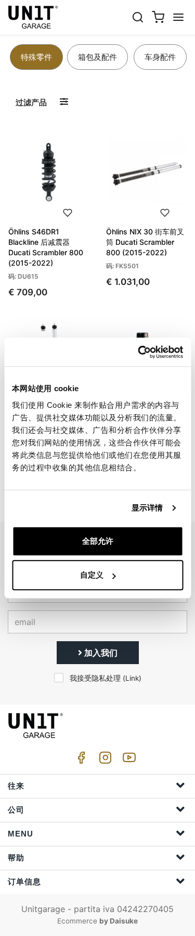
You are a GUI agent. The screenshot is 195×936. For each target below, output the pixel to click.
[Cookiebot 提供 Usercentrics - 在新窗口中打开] (139, 352)
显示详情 (147, 507)
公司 (16, 809)
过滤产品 (31, 102)
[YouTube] (127, 760)
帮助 (16, 857)
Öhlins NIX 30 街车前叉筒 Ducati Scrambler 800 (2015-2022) (145, 242)
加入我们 (100, 652)
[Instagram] (103, 760)
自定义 (91, 574)
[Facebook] (79, 760)
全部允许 (97, 540)
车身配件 (160, 57)
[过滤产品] (64, 102)
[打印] (67, 211)
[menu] (178, 16)
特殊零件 (36, 57)
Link (132, 678)
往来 (16, 785)
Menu (20, 833)
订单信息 (24, 881)
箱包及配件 (97, 57)
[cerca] (138, 16)
